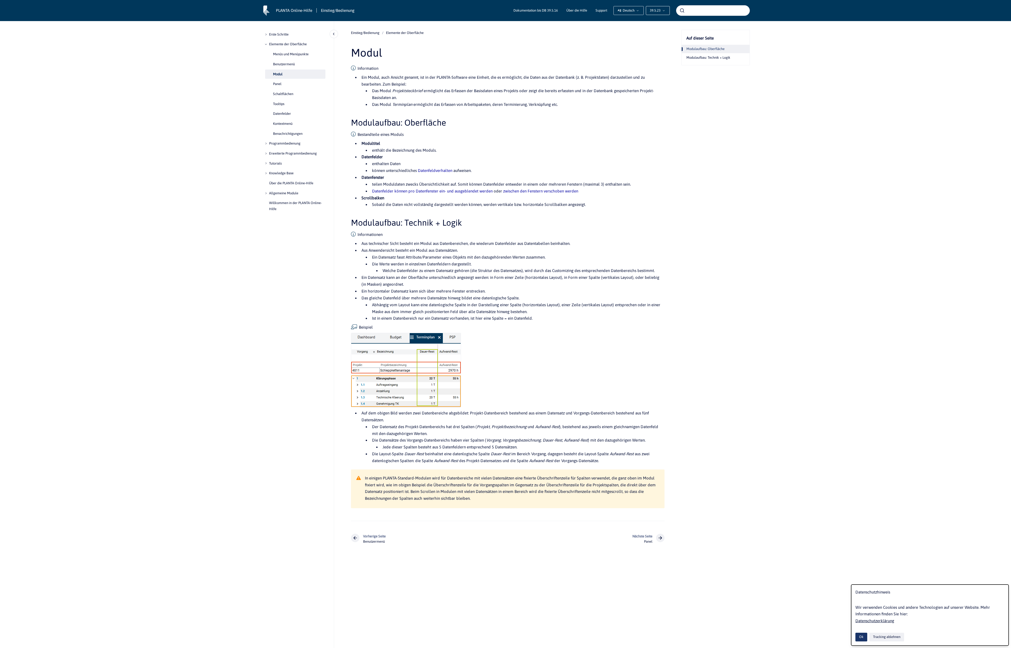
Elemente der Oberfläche (288, 44)
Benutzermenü (284, 64)
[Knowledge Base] (266, 173)
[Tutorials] (266, 163)
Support (601, 10)
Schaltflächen (283, 94)
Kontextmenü (283, 124)
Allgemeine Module (283, 193)
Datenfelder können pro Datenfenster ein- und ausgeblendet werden (432, 191)
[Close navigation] (334, 34)
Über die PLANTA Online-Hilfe (291, 183)
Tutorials (275, 163)
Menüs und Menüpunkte (291, 54)
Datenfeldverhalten (435, 170)
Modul (278, 74)
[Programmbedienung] (266, 143)
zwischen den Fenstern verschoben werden (540, 191)
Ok (861, 637)
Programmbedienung (284, 143)
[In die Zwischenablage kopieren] (348, 121)
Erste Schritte (279, 34)
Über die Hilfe (576, 10)
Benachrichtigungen (288, 134)
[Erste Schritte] (266, 34)
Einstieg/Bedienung (337, 10)
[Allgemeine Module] (266, 193)
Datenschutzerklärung (874, 621)
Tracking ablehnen (886, 637)
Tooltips (278, 104)
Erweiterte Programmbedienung (293, 153)
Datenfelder (282, 114)
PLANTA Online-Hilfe (294, 10)
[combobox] (713, 11)
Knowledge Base (281, 173)
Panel (277, 84)
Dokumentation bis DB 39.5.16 (535, 10)
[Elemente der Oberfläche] (266, 44)
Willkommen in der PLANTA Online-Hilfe (295, 206)
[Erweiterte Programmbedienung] (266, 153)
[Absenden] (682, 10)
